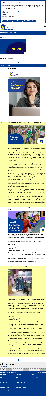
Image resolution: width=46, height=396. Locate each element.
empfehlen (14, 372)
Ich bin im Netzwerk (8, 33)
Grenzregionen (18, 385)
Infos (9, 65)
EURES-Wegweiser (34, 377)
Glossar (32, 385)
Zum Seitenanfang (42, 372)
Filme (32, 382)
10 (27, 61)
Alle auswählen (17, 20)
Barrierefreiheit (31, 394)
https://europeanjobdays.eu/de (15, 263)
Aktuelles (16, 369)
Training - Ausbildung (4, 390)
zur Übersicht (4, 366)
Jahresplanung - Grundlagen (21, 387)
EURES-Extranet (3, 377)
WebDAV (17, 377)
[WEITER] (30, 62)
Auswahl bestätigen (7, 20)
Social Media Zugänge (4, 387)
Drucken (8, 372)
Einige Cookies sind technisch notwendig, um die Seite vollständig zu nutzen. (18, 11)
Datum (2, 65)
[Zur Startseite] (7, 27)
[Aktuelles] (13, 46)
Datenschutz (15, 8)
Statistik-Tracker (5, 14)
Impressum (17, 394)
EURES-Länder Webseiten (5, 385)
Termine (17, 390)
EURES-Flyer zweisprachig (21, 382)
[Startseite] (0, 370)
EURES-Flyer (31, 119)
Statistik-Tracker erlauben (8, 16)
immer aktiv (5, 12)
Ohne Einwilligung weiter (29, 20)
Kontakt (32, 387)
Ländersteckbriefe (3, 382)
